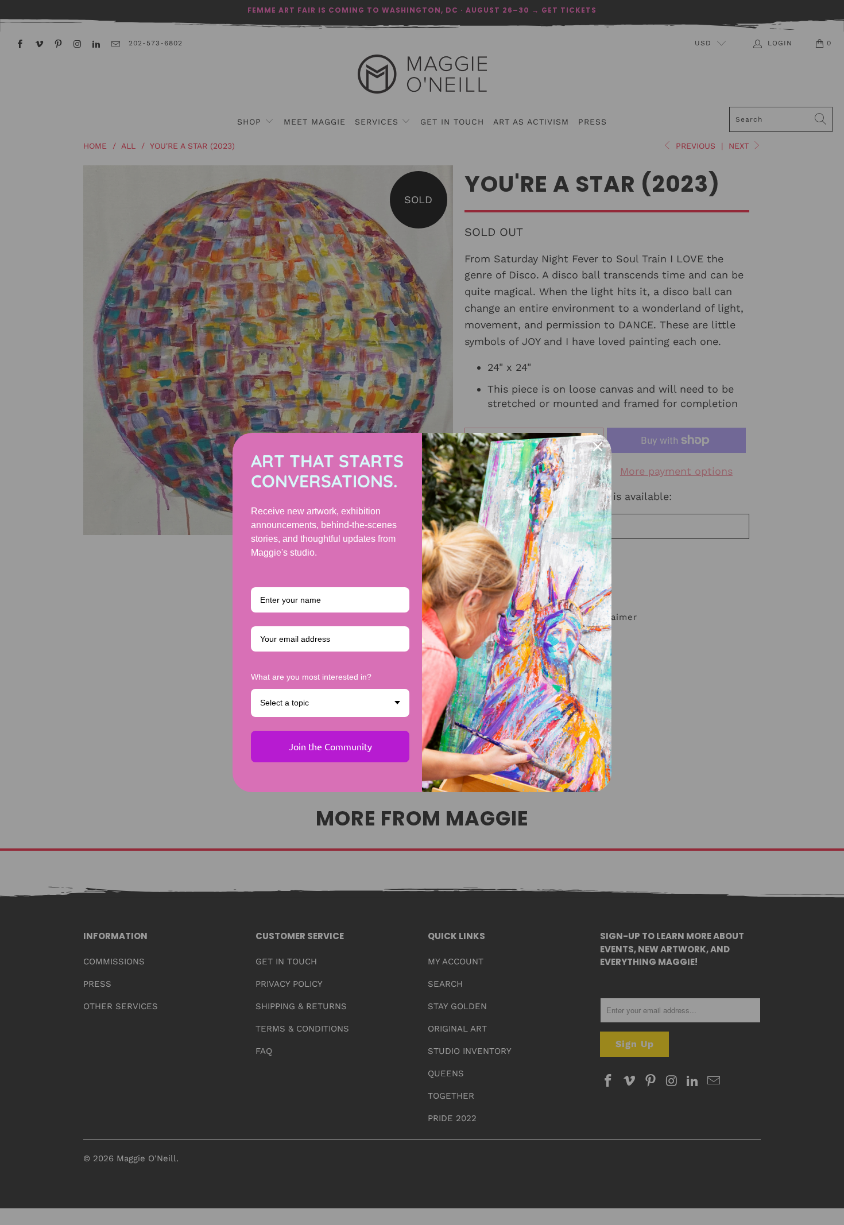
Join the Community (330, 746)
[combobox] (330, 703)
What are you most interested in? (311, 676)
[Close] (597, 446)
